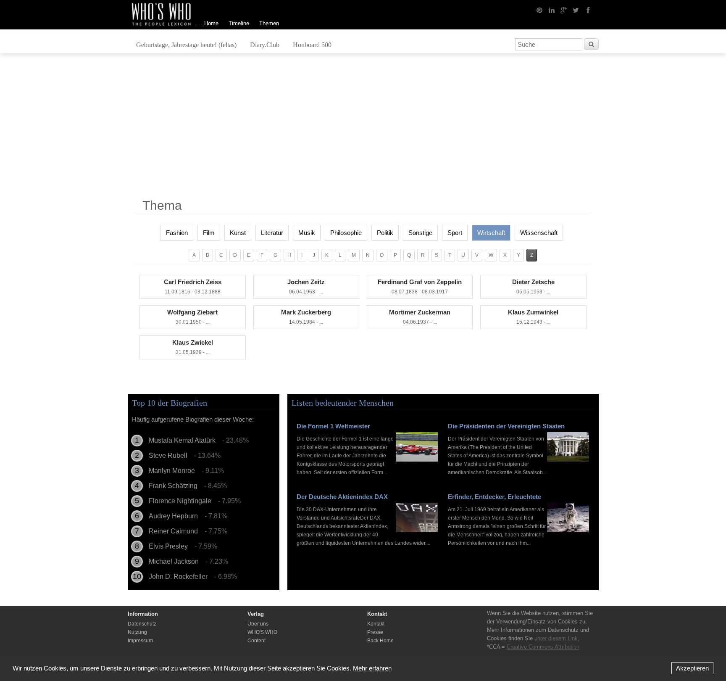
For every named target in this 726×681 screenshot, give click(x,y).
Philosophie (346, 232)
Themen (269, 23)
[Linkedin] (552, 10)
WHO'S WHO (262, 632)
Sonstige (420, 232)
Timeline (239, 23)
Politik (385, 232)
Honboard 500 (312, 44)
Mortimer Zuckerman (419, 317)
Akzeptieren (692, 668)
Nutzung (137, 632)
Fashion (177, 232)
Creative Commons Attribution (543, 647)
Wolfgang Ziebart (192, 317)
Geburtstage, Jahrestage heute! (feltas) (186, 44)
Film (209, 232)
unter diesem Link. (556, 638)
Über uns (257, 624)
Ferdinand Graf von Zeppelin (420, 286)
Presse (375, 632)
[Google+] (564, 10)
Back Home (380, 641)
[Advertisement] (363, 129)
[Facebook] (588, 10)
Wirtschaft (491, 232)
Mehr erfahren (372, 668)
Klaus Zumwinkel (533, 317)
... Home (207, 23)
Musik (306, 232)
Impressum (140, 641)
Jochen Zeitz (306, 286)
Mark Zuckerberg (306, 317)
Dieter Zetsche (533, 286)
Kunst (238, 232)
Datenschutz (142, 624)
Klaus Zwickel (192, 347)
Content (256, 641)
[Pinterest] (539, 10)
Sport (454, 232)
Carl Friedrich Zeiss (192, 286)
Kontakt (375, 624)
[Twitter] (576, 10)
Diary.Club (264, 44)
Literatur (272, 232)
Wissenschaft (539, 232)
